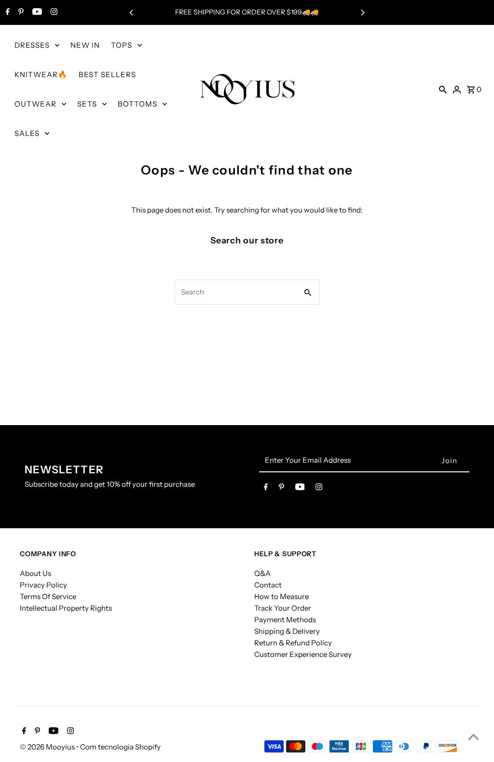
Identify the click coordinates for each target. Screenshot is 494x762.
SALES (27, 133)
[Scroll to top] (473, 737)
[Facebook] (6, 12)
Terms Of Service (48, 596)
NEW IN (85, 45)
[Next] (362, 12)
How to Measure (281, 596)
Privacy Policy (43, 584)
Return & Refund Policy (293, 642)
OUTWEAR (35, 103)
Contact (268, 584)
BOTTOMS (137, 103)
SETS (87, 103)
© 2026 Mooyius (48, 746)
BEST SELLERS (107, 74)
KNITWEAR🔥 (41, 74)
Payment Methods (285, 619)
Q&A (262, 573)
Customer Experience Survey (303, 654)
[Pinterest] (20, 12)
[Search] (443, 89)
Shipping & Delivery (287, 631)
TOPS (121, 45)
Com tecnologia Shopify (120, 746)
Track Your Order (282, 608)
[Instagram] (52, 12)
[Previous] (131, 12)
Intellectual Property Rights (66, 608)
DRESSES (32, 45)
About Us (35, 573)
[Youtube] (36, 12)
